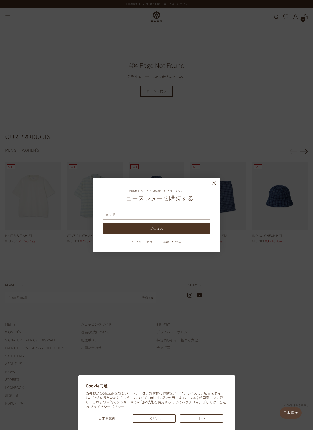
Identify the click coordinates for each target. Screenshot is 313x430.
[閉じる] (214, 183)
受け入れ (154, 418)
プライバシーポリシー (107, 406)
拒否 (201, 418)
